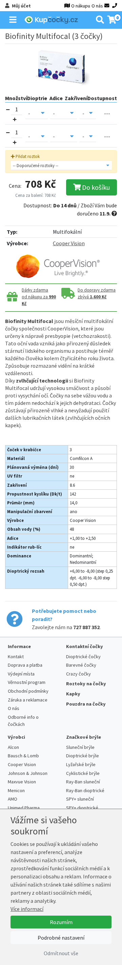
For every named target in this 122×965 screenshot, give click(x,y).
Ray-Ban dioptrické (85, 790)
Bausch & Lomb (23, 756)
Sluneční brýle (80, 747)
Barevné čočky (81, 665)
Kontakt (16, 656)
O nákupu (80, 6)
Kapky (73, 694)
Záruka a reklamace (27, 700)
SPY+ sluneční (80, 799)
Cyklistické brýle (83, 773)
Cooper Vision (69, 243)
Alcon (13, 747)
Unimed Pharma (24, 808)
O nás (97, 6)
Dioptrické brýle (82, 756)
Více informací (27, 908)
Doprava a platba (25, 665)
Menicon (16, 790)
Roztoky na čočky (86, 684)
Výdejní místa (21, 674)
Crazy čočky (78, 674)
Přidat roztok (27, 156)
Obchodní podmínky (28, 691)
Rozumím (61, 922)
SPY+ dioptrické (82, 808)
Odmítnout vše (61, 953)
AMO (12, 799)
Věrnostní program (26, 682)
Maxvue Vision (22, 782)
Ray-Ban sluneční (83, 782)
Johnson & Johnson (27, 773)
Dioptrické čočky (83, 656)
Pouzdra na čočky (86, 704)
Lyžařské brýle (81, 764)
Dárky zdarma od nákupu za (39, 296)
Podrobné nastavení (61, 937)
